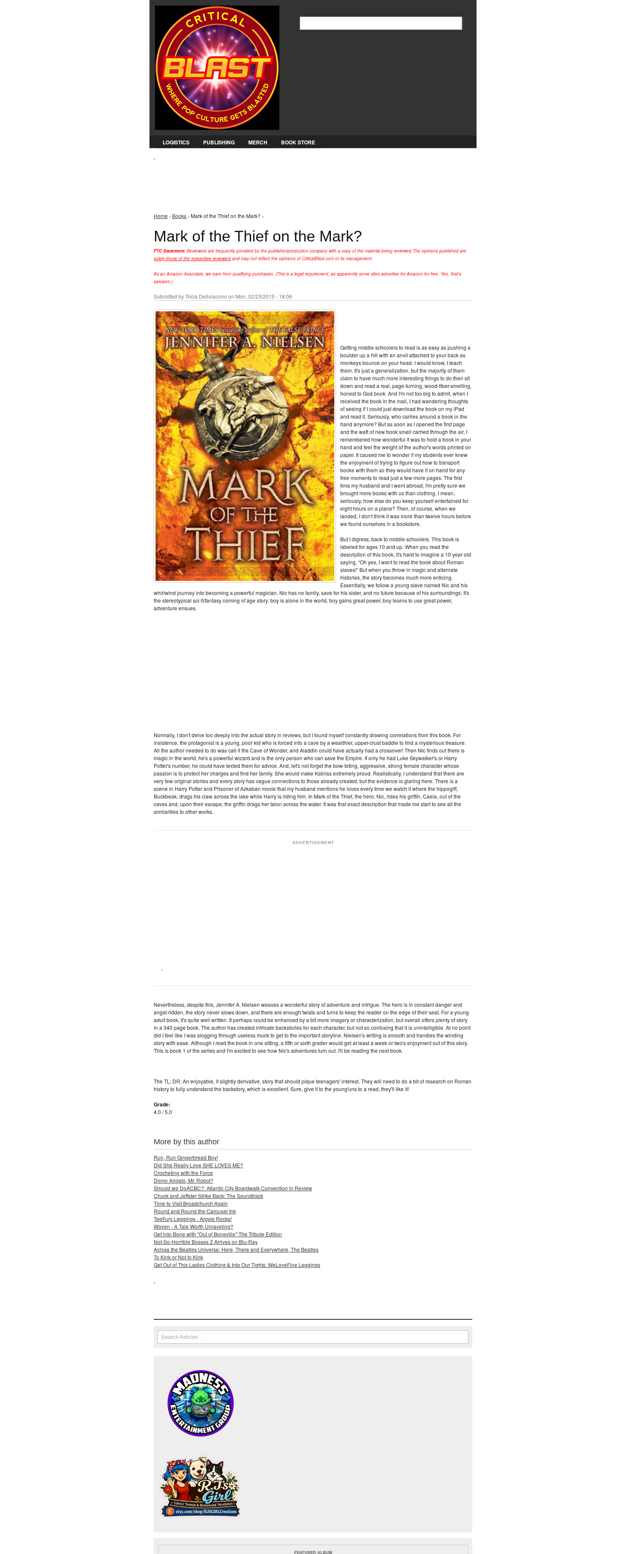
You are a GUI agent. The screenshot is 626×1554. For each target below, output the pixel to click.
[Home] (217, 66)
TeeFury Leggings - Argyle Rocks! (193, 1218)
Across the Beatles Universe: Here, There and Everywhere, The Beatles (236, 1249)
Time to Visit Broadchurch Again (191, 1203)
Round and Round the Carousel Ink (195, 1211)
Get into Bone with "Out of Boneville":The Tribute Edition (218, 1234)
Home (161, 215)
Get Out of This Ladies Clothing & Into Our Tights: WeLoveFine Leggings (237, 1264)
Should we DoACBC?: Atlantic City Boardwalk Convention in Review (233, 1188)
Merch (257, 142)
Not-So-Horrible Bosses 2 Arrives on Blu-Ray (206, 1241)
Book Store (298, 142)
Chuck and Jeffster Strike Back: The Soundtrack (208, 1195)
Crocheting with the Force (183, 1172)
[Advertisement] (309, 179)
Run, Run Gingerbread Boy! (186, 1157)
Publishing (219, 142)
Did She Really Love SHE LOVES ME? (198, 1165)
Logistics (176, 142)
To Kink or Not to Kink (178, 1257)
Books (179, 215)
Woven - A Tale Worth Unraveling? (193, 1226)
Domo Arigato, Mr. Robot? (183, 1180)
